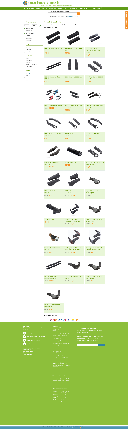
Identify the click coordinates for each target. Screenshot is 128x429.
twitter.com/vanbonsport (34, 340)
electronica (52, 8)
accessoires (73, 8)
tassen (60, 8)
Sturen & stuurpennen (47, 19)
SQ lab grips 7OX (70, 162)
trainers (66, 8)
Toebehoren (29, 66)
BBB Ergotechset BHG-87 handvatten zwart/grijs (73, 220)
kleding (38, 8)
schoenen (44, 8)
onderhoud (96, 8)
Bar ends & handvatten (31, 64)
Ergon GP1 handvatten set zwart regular (94, 192)
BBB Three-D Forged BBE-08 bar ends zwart (95, 163)
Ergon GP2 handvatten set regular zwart (94, 220)
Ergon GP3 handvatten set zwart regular (94, 277)
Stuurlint (28, 62)
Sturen (27, 58)
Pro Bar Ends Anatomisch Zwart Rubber (52, 163)
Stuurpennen (29, 60)
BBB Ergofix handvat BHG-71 (53, 105)
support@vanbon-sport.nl (34, 333)
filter (40, 26)
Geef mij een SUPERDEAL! (126, 20)
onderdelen (30, 8)
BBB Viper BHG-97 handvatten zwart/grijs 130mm (93, 50)
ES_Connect (74, 426)
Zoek (78, 13)
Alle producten (28, 19)
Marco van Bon (82, 426)
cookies (77, 427)
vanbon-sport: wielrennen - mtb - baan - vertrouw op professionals (47, 3)
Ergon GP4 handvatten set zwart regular (52, 305)
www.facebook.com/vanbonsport (36, 336)
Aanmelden (101, 345)
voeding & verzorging (85, 8)
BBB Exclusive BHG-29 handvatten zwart (51, 277)
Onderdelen (37, 19)
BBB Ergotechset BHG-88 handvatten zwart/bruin (73, 248)
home (24, 8)
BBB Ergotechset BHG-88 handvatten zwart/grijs (94, 248)
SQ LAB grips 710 (49, 219)
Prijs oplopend (29, 28)
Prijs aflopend (29, 30)
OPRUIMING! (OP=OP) (72, 16)
